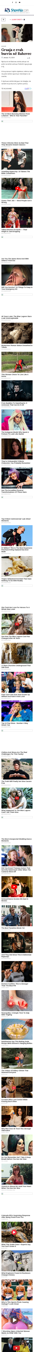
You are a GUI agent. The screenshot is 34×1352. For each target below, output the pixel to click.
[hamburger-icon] (3, 19)
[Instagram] (17, 2)
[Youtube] (20, 2)
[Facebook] (13, 2)
